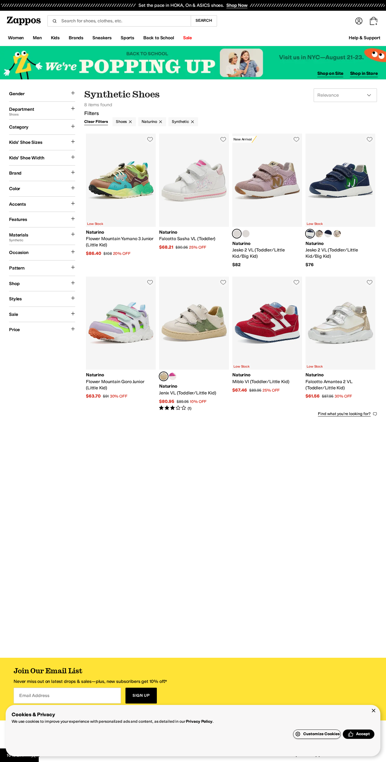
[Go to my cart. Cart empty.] (373, 21)
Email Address (34, 695)
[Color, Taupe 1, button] (337, 233)
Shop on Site (330, 73)
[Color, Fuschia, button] (172, 376)
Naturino (149, 121)
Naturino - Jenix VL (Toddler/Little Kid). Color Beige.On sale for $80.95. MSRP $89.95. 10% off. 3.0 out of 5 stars (194, 344)
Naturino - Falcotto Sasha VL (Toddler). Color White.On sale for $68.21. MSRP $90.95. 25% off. (194, 201)
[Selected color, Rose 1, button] (236, 233)
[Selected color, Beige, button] (163, 376)
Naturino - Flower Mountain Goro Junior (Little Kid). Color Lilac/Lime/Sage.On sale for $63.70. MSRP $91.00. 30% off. (121, 344)
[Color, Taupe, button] (319, 233)
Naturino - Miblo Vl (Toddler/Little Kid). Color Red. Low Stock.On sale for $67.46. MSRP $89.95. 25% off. (267, 344)
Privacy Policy (199, 721)
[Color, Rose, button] (245, 233)
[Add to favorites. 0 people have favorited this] (150, 139)
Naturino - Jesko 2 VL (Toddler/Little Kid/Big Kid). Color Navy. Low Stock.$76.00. (340, 201)
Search (204, 20)
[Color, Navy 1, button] (328, 233)
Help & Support (364, 37)
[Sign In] (359, 21)
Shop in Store (364, 73)
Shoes (121, 121)
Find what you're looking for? (344, 413)
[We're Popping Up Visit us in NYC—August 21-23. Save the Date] (193, 63)
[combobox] (119, 21)
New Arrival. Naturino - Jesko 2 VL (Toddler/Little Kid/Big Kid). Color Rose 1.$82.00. (267, 201)
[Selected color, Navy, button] (310, 233)
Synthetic (180, 121)
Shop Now (237, 5)
